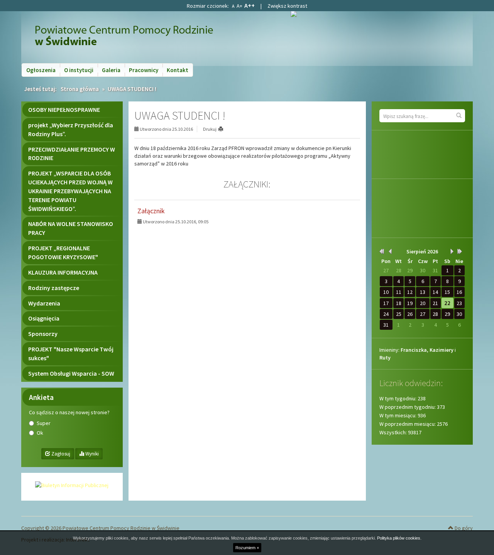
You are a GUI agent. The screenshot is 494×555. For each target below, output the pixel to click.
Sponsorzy (43, 333)
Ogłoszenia (41, 70)
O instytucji (78, 70)
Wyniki (91, 453)
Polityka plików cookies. (399, 538)
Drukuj (210, 129)
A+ (239, 5)
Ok (40, 432)
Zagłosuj (60, 453)
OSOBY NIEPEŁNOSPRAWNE (64, 109)
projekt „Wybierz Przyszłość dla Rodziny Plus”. (70, 129)
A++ (249, 5)
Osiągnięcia (43, 318)
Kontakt (177, 70)
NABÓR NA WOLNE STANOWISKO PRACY (70, 228)
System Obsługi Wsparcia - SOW (71, 373)
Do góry (463, 528)
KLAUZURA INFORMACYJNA (63, 272)
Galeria (111, 70)
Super (44, 423)
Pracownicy (143, 70)
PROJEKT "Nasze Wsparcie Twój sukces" (70, 353)
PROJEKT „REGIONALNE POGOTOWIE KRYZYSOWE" (63, 252)
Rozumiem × (247, 547)
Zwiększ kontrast (287, 5)
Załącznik (151, 210)
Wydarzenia (44, 303)
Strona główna (80, 89)
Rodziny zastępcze (53, 288)
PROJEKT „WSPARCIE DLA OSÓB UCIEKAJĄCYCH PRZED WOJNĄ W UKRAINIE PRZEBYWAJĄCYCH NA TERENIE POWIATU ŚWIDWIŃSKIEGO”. (70, 190)
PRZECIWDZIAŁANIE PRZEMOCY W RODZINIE (71, 153)
